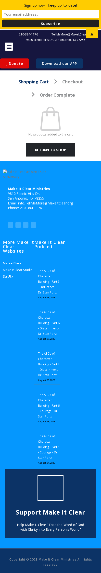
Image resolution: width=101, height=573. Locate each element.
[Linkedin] (33, 225)
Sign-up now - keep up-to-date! (50, 5)
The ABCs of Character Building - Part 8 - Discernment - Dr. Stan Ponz (49, 323)
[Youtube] (25, 225)
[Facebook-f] (18, 225)
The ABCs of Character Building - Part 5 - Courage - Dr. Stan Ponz (49, 447)
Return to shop (50, 149)
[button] (9, 47)
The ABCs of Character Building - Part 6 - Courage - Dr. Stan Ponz (49, 405)
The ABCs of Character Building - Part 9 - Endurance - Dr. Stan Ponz (49, 281)
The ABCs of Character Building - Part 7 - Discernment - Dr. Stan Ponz (49, 364)
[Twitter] (10, 225)
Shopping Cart (33, 82)
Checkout (72, 82)
